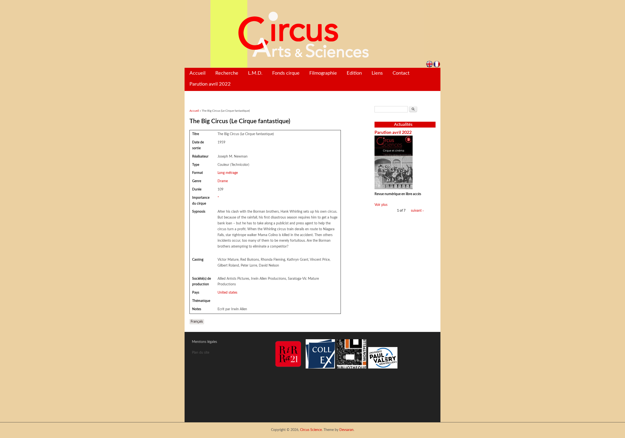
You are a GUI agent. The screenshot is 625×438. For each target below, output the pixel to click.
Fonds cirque (286, 73)
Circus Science (311, 430)
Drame (223, 181)
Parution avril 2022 (210, 84)
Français (197, 321)
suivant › (417, 210)
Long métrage (228, 173)
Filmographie (323, 73)
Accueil (197, 73)
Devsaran (346, 430)
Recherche (226, 73)
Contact (401, 73)
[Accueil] (312, 34)
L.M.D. (255, 73)
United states (227, 292)
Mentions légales (204, 342)
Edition (354, 73)
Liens (377, 73)
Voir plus (381, 205)
